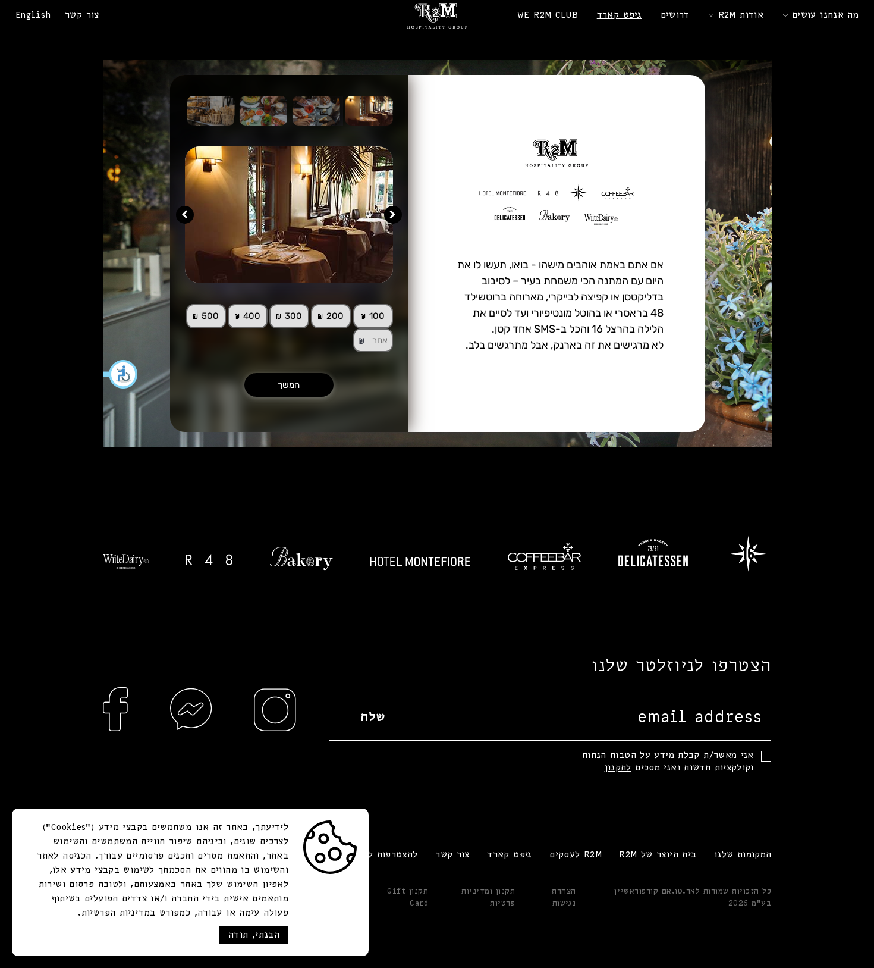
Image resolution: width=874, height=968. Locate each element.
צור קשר (82, 15)
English (33, 15)
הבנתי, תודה (253, 935)
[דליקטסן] (653, 552)
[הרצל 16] (748, 553)
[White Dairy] (126, 561)
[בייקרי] (301, 559)
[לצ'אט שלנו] (191, 732)
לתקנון (618, 768)
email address (700, 717)
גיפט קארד (619, 15)
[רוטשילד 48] (209, 559)
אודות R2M (740, 15)
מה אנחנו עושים (825, 15)
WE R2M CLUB (547, 15)
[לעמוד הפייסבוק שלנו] (116, 732)
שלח (373, 717)
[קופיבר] (544, 556)
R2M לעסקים (575, 855)
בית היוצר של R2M (657, 855)
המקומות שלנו (742, 855)
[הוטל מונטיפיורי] (420, 561)
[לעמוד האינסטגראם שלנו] (275, 732)
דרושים (675, 15)
